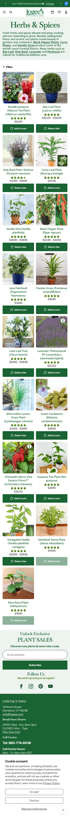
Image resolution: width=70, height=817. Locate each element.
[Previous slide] (6, 3)
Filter (9, 67)
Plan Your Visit (11, 732)
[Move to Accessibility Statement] (66, 4)
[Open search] (10, 12)
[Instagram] (31, 686)
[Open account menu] (66, 12)
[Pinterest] (40, 686)
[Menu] (4, 12)
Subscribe (35, 665)
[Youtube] (50, 686)
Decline (34, 800)
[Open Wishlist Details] (59, 12)
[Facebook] (21, 686)
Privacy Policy (51, 783)
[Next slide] (60, 3)
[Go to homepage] (35, 12)
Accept (34, 791)
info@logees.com (13, 714)
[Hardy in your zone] (63, 320)
